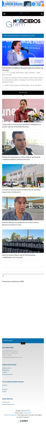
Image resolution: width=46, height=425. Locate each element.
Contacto (4, 372)
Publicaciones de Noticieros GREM (13, 281)
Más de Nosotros (23, 343)
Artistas (7, 85)
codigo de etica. (27, 413)
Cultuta (12, 85)
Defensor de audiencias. (10, 415)
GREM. (28, 410)
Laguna (26, 72)
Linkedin (4, 391)
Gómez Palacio (20, 72)
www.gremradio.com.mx (8, 404)
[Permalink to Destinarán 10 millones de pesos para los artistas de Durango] (23, 53)
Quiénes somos (6, 368)
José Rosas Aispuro (24, 85)
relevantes (31, 72)
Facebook (4, 385)
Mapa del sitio (5, 370)
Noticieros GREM (23, 23)
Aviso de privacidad (7, 374)
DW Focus (23, 14)
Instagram (4, 389)
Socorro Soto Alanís (36, 85)
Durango (13, 72)
